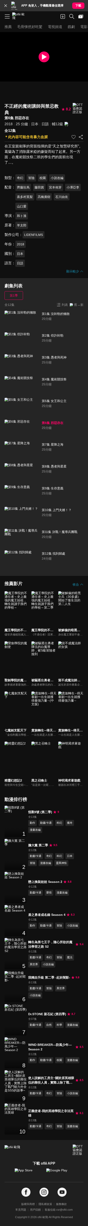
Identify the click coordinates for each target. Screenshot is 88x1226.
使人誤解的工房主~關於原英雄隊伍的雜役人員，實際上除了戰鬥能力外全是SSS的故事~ (51, 1080)
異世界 (34, 964)
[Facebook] (25, 1192)
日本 (34, 124)
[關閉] (5, 5)
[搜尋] (71, 16)
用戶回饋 (35, 1209)
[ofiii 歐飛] (20, 16)
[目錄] (7, 16)
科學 (59, 1024)
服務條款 (61, 1204)
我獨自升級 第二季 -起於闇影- (49, 977)
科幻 (59, 822)
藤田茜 (39, 187)
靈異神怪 (61, 863)
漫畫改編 (35, 829)
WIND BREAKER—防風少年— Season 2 (50, 1047)
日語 (45, 124)
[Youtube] (62, 1192)
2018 (9, 124)
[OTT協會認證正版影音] (78, 108)
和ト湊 (21, 216)
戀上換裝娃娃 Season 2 (45, 882)
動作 (32, 822)
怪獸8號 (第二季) (40, 812)
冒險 (31, 178)
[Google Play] (59, 1172)
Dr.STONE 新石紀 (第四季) (47, 1014)
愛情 (49, 892)
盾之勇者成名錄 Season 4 (46, 915)
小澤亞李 (73, 187)
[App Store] (28, 1172)
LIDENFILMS (33, 235)
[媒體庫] (80, 16)
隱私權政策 (45, 1204)
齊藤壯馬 (23, 187)
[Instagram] (44, 1192)
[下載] (62, 16)
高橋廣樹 (44, 197)
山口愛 (21, 206)
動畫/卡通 (46, 822)
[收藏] (73, 137)
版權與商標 (28, 1204)
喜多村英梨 (25, 197)
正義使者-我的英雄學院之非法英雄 (51, 1113)
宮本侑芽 (55, 187)
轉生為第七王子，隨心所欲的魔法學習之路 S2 (50, 944)
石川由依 (61, 197)
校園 (42, 178)
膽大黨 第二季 (38, 845)
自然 (49, 1024)
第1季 (14, 295)
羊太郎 (21, 225)
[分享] (80, 137)
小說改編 (57, 178)
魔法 (69, 957)
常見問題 (20, 1209)
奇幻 (20, 178)
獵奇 (69, 822)
